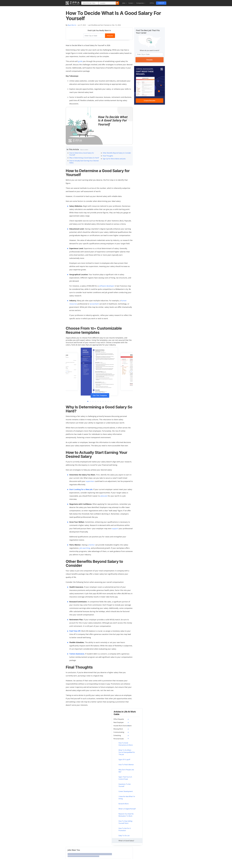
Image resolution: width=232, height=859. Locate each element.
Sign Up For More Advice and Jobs (114, 159)
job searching (84, 548)
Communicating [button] (118, 732)
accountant (94, 304)
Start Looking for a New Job (80, 489)
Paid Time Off (74, 631)
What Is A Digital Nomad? (127, 809)
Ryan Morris (72, 25)
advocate (103, 496)
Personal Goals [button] (118, 739)
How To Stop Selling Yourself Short (125, 822)
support (115, 528)
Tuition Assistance (76, 654)
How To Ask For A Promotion (125, 829)
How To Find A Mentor (126, 765)
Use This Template (100, 395)
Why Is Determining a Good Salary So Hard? (84, 158)
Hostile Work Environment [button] (122, 726)
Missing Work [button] (118, 729)
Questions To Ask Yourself (125, 785)
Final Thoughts (108, 156)
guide (80, 61)
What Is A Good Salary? (126, 841)
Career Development (126, 791)
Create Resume (149, 101)
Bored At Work (124, 804)
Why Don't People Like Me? (126, 771)
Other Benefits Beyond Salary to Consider (117, 153)
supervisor (90, 481)
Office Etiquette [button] (118, 719)
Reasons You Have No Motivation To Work (126, 815)
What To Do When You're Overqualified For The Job (127, 752)
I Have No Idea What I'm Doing (127, 797)
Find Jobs (110, 36)
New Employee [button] (118, 722)
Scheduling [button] (117, 735)
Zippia (152, 3)
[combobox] (90, 3)
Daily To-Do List (124, 836)
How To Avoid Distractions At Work (126, 744)
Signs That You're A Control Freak (125, 778)
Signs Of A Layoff (124, 760)
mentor (92, 545)
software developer (106, 286)
